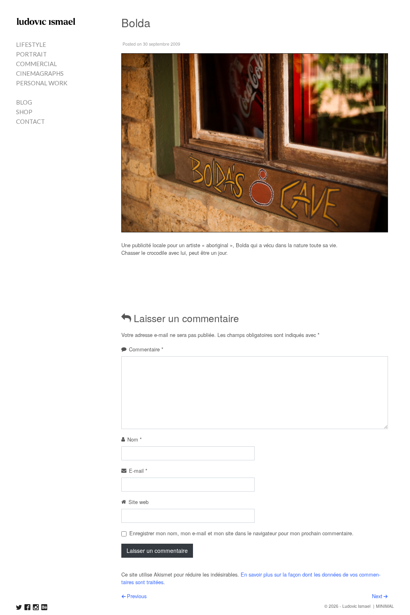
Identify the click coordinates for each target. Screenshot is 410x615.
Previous (137, 596)
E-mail (138, 470)
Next (377, 596)
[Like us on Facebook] (27, 607)
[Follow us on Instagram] (36, 607)
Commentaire (146, 349)
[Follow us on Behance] (44, 607)
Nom (134, 439)
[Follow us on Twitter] (19, 607)
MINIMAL (385, 606)
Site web (139, 502)
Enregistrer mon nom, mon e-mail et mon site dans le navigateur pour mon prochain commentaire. (241, 533)
